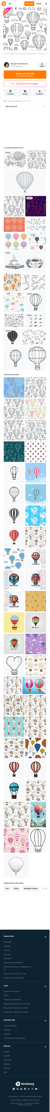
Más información (11, 106)
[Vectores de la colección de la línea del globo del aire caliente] (16, 297)
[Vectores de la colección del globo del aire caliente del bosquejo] (14, 265)
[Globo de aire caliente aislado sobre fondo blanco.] (15, 490)
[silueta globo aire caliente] (34, 450)
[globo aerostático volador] (14, 1013)
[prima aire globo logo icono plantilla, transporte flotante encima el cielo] (14, 1056)
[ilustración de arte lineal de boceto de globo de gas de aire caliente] (24, 202)
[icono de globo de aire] (14, 842)
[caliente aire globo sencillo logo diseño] (14, 907)
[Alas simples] (14, 449)
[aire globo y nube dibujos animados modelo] (14, 885)
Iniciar (39, 4)
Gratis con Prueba (25, 74)
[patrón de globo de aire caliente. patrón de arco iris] (12, 356)
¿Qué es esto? (26, 101)
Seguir (42, 66)
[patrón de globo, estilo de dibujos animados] (14, 693)
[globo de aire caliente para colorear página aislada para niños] (13, 514)
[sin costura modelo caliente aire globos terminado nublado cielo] (14, 1078)
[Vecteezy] (3, 3)
